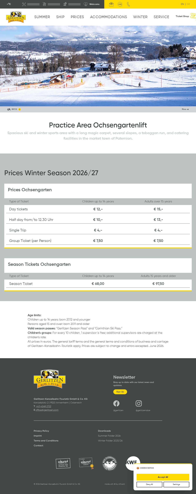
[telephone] (128, 4)
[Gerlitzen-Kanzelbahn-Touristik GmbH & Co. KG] (16, 17)
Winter (140, 17)
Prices (77, 17)
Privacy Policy (41, 431)
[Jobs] (120, 4)
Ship (60, 17)
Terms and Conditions (46, 441)
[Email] (111, 4)
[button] (98, 109)
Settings (176, 484)
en (182, 4)
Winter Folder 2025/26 (110, 441)
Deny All (149, 484)
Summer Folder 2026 (109, 436)
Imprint (38, 436)
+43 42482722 (43, 406)
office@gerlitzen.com (47, 410)
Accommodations (108, 17)
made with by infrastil (115, 484)
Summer (42, 17)
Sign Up (120, 392)
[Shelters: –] (31, 4)
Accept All (163, 477)
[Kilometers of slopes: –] (72, 4)
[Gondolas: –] (51, 4)
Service (161, 17)
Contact (38, 446)
